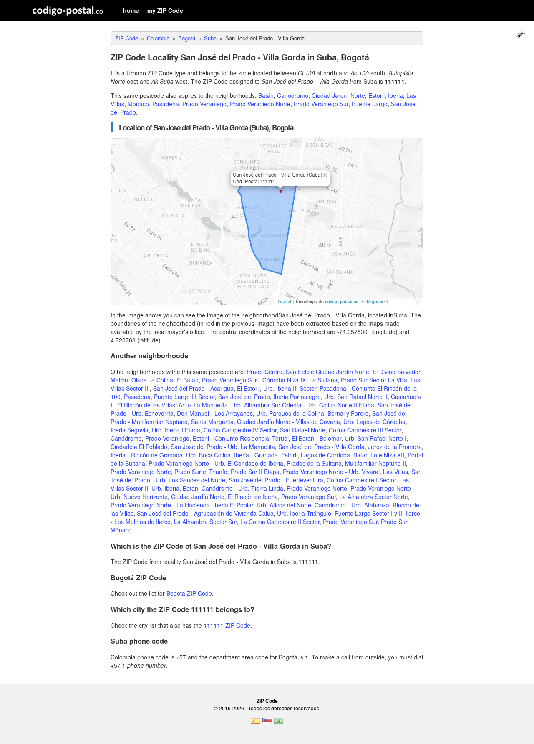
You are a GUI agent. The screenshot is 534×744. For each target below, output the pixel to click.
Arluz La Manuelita (203, 405)
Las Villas (395, 471)
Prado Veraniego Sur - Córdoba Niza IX (254, 380)
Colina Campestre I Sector (361, 480)
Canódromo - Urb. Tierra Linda (242, 488)
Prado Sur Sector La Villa (374, 380)
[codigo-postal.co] (67, 10)
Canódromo (292, 95)
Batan (190, 488)
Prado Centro (264, 371)
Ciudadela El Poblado (139, 446)
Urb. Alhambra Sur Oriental (267, 405)
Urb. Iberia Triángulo (304, 513)
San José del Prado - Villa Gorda (321, 446)
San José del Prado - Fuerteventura (276, 480)
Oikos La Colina (152, 380)
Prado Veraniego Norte (260, 104)
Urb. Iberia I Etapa (176, 430)
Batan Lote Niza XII (378, 455)
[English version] (267, 723)
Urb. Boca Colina (208, 455)
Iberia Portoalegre (297, 396)
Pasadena (165, 104)
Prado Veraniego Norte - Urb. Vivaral (331, 471)
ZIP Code (267, 700)
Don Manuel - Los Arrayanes (215, 413)
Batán (266, 95)
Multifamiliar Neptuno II (375, 463)
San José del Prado (244, 396)
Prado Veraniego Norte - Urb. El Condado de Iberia (216, 463)
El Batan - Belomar (316, 438)
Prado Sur (394, 521)
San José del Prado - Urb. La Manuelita (223, 446)
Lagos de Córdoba (325, 455)
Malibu (119, 380)
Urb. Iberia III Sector (289, 388)
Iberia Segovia (130, 430)
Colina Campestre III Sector (365, 430)
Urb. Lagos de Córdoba (374, 421)
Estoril (376, 95)
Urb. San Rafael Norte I (375, 438)
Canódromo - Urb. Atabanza (352, 505)
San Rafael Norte (302, 430)
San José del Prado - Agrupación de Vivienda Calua (205, 513)
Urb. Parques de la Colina (290, 413)
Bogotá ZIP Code (189, 593)
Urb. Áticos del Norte (284, 505)
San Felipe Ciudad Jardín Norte (327, 371)
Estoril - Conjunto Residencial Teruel (241, 438)
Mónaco (138, 104)
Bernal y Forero (348, 413)
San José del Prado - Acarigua (193, 388)
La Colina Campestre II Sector (280, 521)
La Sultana (323, 380)
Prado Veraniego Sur (321, 104)
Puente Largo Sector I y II (368, 513)
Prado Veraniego (204, 104)
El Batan (187, 380)
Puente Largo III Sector (184, 396)
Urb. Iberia (165, 488)
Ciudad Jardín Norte (338, 95)
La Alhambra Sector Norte (373, 496)
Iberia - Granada (256, 455)
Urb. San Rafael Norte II (356, 396)
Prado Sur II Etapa (255, 471)
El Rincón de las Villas (146, 405)
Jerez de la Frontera (395, 446)
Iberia (395, 95)
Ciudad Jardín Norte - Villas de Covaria (288, 421)
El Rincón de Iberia (253, 496)
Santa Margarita (212, 421)
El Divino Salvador (396, 371)
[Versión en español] (255, 723)
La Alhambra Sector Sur (205, 521)
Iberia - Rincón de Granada (147, 455)
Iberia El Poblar (233, 505)
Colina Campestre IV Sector (240, 430)
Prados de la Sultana (314, 463)
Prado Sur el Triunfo (200, 471)
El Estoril (248, 388)
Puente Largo (370, 104)
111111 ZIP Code (227, 625)
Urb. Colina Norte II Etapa (340, 405)
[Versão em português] (279, 723)
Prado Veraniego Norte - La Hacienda (160, 505)
